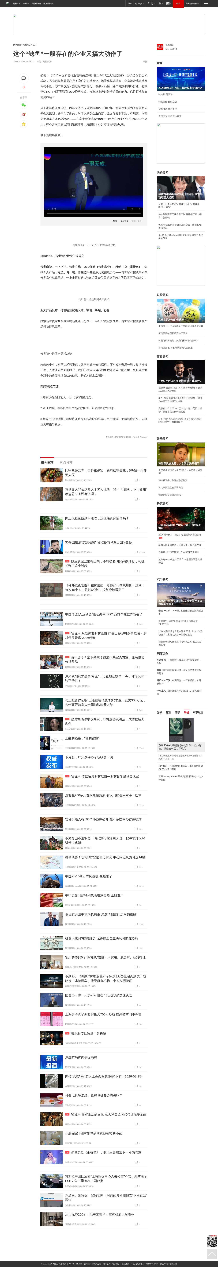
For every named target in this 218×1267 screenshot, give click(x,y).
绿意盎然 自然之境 (167, 101)
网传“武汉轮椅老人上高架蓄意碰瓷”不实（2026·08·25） (104, 1076)
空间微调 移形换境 (167, 109)
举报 (145, 61)
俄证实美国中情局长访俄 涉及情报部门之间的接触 (100, 914)
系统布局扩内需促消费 (81, 1057)
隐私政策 (125, 1264)
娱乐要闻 (162, 438)
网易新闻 (169, 45)
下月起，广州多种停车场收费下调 (89, 757)
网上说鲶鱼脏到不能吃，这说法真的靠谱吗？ (97, 518)
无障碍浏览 (36, 3)
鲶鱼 (101, 118)
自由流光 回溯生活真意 (169, 116)
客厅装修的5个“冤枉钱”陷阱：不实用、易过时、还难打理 (105, 957)
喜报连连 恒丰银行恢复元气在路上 (175, 347)
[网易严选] (151, 3)
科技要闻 (162, 503)
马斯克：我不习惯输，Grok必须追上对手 (178, 552)
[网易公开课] (139, 3)
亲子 (177, 712)
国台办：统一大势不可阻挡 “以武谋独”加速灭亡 (98, 995)
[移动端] (129, 3)
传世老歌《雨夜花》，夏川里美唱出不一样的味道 (106, 1152)
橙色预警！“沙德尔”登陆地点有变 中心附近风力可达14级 (105, 857)
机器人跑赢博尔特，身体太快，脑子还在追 (179, 545)
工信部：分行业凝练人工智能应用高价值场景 (180, 326)
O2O (72, 91)
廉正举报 (164, 1264)
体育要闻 (162, 356)
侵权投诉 (173, 1264)
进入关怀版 (48, 3)
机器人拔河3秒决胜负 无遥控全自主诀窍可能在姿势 (101, 938)
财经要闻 (162, 294)
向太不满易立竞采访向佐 (170, 487)
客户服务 (116, 1264)
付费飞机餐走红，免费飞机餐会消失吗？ (94, 1095)
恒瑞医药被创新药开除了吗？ (173, 333)
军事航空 (198, 712)
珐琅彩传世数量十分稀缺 (88, 1033)
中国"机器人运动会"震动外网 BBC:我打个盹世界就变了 (104, 614)
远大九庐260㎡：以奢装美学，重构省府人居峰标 (99, 1214)
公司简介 (88, 1264)
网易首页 (17, 3)
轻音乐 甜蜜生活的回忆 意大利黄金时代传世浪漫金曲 (108, 1114)
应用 (25, 3)
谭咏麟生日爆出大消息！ (170, 494)
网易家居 (27, 45)
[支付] (161, 3)
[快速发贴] (24, 78)
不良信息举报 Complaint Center (144, 1264)
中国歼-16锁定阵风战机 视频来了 (88, 876)
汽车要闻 (162, 579)
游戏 (159, 712)
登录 (178, 3)
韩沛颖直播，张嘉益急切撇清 (173, 480)
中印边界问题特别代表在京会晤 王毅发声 (94, 895)
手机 (186, 712)
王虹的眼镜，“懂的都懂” (82, 738)
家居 (160, 63)
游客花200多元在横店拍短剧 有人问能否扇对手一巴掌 (103, 795)
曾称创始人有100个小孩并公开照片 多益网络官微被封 (103, 819)
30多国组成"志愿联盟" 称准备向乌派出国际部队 (98, 542)
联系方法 (97, 1264)
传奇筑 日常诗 (165, 94)
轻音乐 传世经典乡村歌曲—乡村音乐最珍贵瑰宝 (105, 776)
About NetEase (75, 1264)
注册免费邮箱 (191, 3)
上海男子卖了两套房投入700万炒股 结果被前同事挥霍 (103, 1014)
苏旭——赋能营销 (120, 221)
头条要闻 (162, 172)
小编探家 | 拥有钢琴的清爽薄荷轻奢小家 (93, 1133)
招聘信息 (106, 1264)
